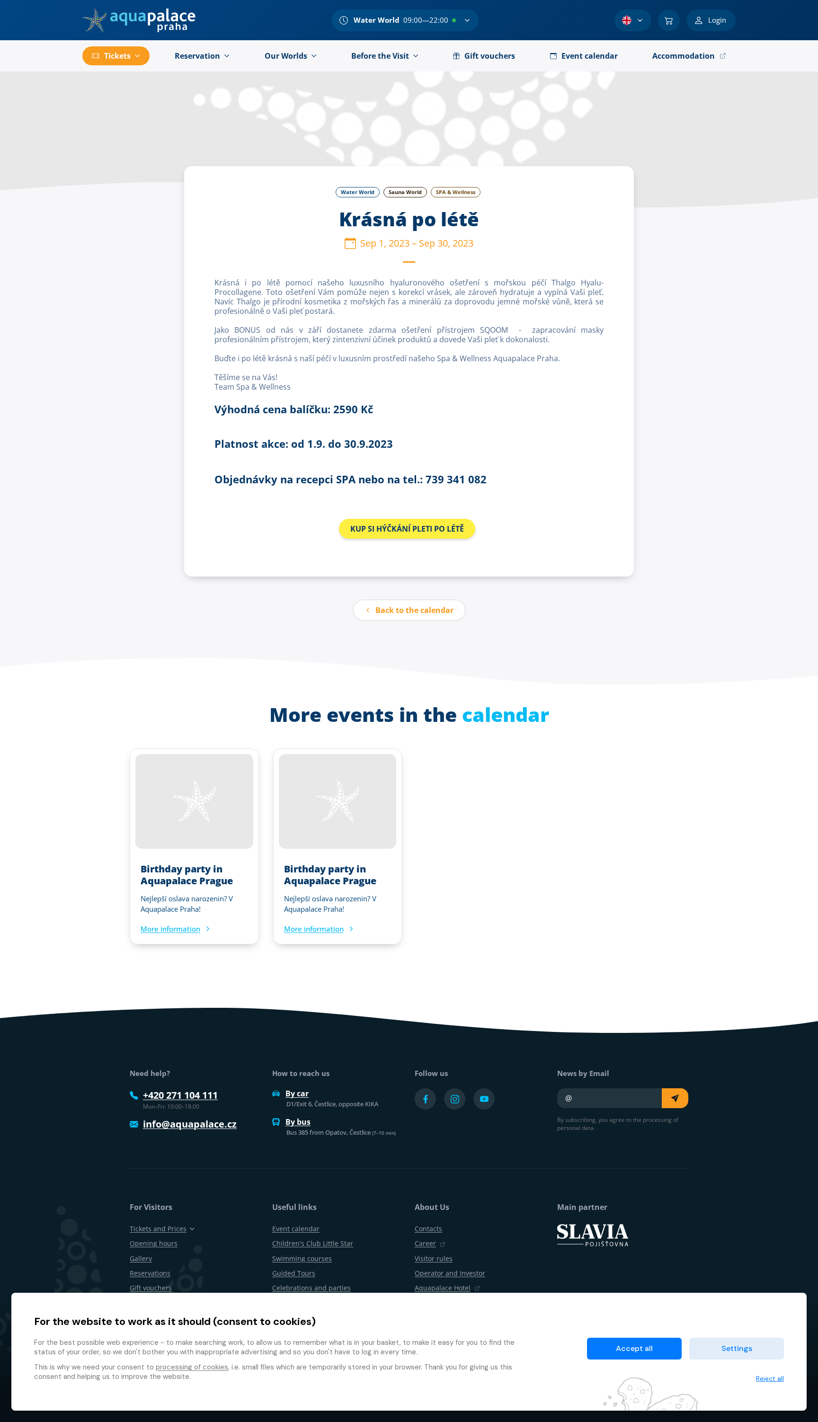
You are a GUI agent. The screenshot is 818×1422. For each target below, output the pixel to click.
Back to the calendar (414, 610)
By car (297, 1093)
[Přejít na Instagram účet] (454, 1099)
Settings (736, 1348)
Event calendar (296, 1228)
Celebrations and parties (311, 1287)
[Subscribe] (675, 1098)
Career (425, 1243)
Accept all (634, 1348)
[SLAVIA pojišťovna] (592, 1234)
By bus (298, 1122)
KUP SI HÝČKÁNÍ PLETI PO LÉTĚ (407, 529)
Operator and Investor (450, 1273)
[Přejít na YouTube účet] (484, 1099)
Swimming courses (302, 1258)
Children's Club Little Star (312, 1243)
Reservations (150, 1273)
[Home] (139, 20)
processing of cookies (192, 1367)
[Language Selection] (632, 20)
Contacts (428, 1228)
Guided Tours (293, 1273)
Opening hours (154, 1243)
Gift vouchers (151, 1287)
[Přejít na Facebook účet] (425, 1099)
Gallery (141, 1258)
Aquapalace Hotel (443, 1287)
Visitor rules (434, 1258)
